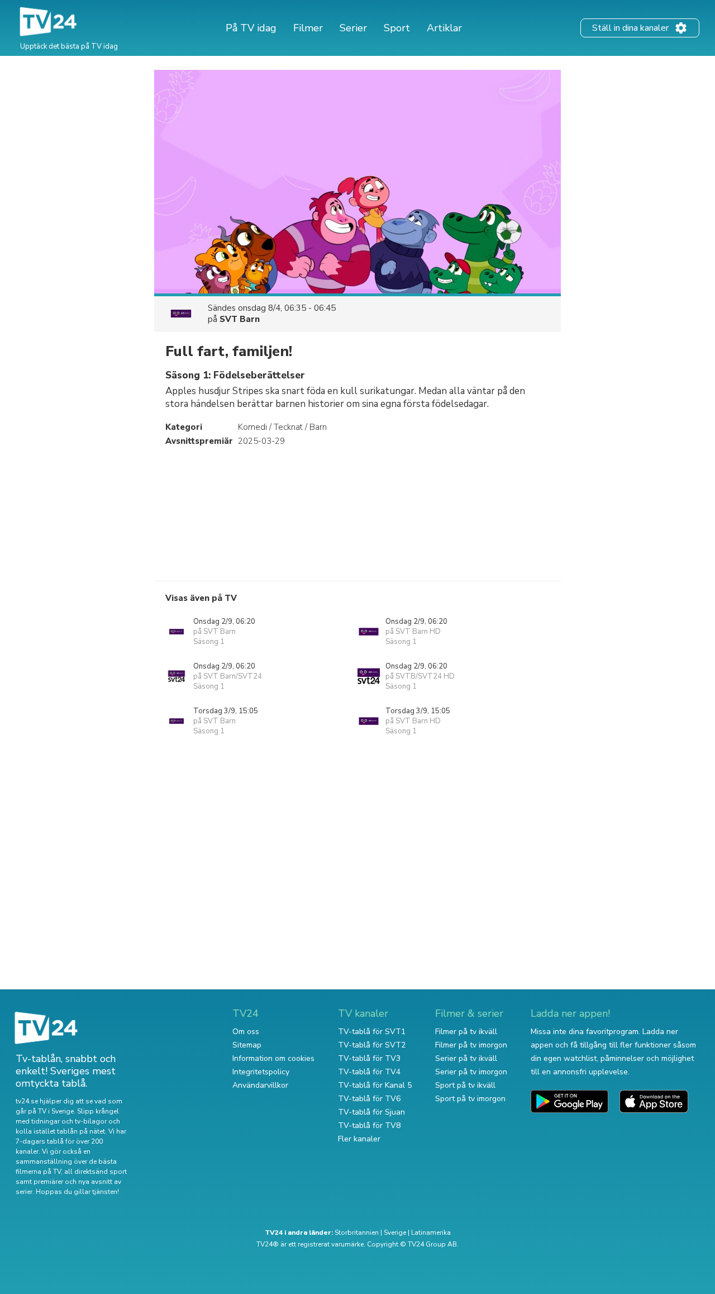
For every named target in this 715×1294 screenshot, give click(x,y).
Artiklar (444, 28)
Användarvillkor (260, 1085)
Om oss (245, 1031)
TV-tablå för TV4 (369, 1072)
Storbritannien (357, 1232)
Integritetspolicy (260, 1072)
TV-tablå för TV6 (369, 1098)
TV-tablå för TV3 (369, 1058)
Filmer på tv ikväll (466, 1031)
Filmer (308, 28)
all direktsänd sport (95, 1171)
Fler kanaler (359, 1139)
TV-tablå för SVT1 (372, 1031)
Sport (397, 28)
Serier (353, 28)
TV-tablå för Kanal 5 (375, 1085)
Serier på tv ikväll (466, 1058)
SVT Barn (240, 319)
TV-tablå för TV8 (369, 1125)
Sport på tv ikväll (465, 1085)
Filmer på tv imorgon (471, 1045)
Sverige (395, 1232)
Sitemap (246, 1045)
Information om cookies (273, 1058)
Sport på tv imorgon (470, 1098)
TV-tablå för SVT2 (372, 1045)
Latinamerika (431, 1232)
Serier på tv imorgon (471, 1072)
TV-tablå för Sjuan (371, 1112)
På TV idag (251, 28)
